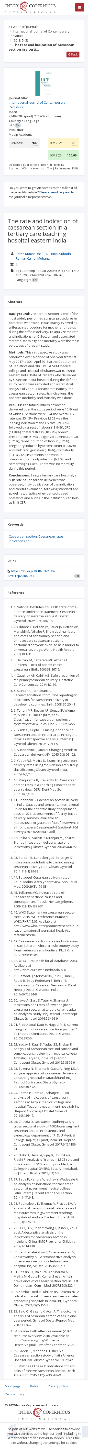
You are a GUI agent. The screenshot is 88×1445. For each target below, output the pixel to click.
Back (74, 54)
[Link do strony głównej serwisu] (30, 7)
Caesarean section (23, 536)
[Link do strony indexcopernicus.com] (44, 1413)
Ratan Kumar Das (29, 254)
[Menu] (79, 7)
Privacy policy (58, 1386)
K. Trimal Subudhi (59, 254)
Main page (13, 1386)
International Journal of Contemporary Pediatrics (39, 33)
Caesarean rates (51, 536)
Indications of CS (21, 541)
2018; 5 (21, 40)
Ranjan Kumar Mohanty (33, 258)
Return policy (14, 1394)
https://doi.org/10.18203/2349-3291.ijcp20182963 (31, 573)
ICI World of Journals (23, 26)
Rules (34, 1386)
